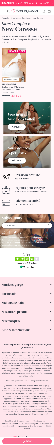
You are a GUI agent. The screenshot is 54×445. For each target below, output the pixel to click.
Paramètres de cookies (11, 423)
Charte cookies (39, 421)
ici (33, 245)
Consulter (16, 127)
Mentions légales (31, 423)
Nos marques (11, 321)
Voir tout (6, 42)
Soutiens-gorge (12, 284)
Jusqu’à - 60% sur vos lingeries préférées (27, 3)
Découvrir (16, 160)
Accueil (5, 18)
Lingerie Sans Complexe (20, 18)
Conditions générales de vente (17, 421)
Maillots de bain (13, 303)
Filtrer (28, 441)
